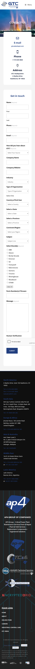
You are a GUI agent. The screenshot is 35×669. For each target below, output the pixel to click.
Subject (9, 237)
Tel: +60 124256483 (10, 448)
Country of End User (14, 200)
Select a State (11, 209)
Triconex (12, 274)
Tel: (5, 413)
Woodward (12, 280)
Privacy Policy (7, 645)
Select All (9, 287)
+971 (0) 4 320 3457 (11, 465)
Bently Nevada (14, 256)
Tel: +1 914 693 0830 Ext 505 (13, 462)
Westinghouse (13, 277)
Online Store (7, 620)
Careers (5, 624)
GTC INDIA (5, 631)
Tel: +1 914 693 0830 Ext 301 (13, 429)
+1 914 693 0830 (17, 60)
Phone (11, 125)
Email (11, 135)
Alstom (11, 253)
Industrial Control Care (11, 627)
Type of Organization (14, 187)
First (7, 111)
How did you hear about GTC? (15, 147)
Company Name (12, 158)
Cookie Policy (16, 645)
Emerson (12, 259)
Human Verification (14, 336)
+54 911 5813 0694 (11, 481)
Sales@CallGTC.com (10, 394)
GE (10, 262)
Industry (9, 178)
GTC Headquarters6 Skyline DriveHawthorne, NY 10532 (17, 76)
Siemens (12, 271)
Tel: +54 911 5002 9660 (11, 479)
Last (7, 120)
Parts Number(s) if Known (16, 291)
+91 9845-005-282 (12, 413)
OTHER (11, 283)
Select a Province (12, 218)
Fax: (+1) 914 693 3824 (11, 391)
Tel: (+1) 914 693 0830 (11, 389)
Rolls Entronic (13, 268)
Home (4, 612)
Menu (30, 5)
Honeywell (12, 265)
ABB (10, 250)
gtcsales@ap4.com (17, 46)
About (4, 616)
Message (12, 301)
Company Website (13, 168)
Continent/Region (13, 228)
